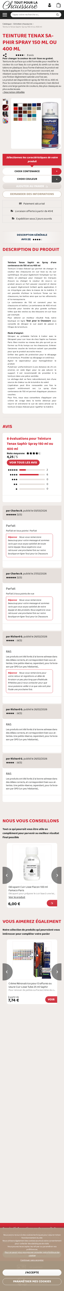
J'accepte (32, 1272)
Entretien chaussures (22, 24)
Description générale (32, 235)
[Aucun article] (58, 5)
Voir (51, 999)
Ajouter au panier (30, 186)
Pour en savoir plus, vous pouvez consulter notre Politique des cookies (32, 1254)
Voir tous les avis (23, 462)
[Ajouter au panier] (52, 903)
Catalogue (7, 24)
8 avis (30, 55)
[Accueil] (20, 5)
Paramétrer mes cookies (32, 1281)
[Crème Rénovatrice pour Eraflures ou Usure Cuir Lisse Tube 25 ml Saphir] (32, 960)
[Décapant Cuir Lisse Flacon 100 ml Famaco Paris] (32, 864)
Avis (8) (26, 239)
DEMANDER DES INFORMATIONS (32, 194)
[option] (5, 101)
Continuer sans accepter (32, 1260)
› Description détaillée (14, 92)
